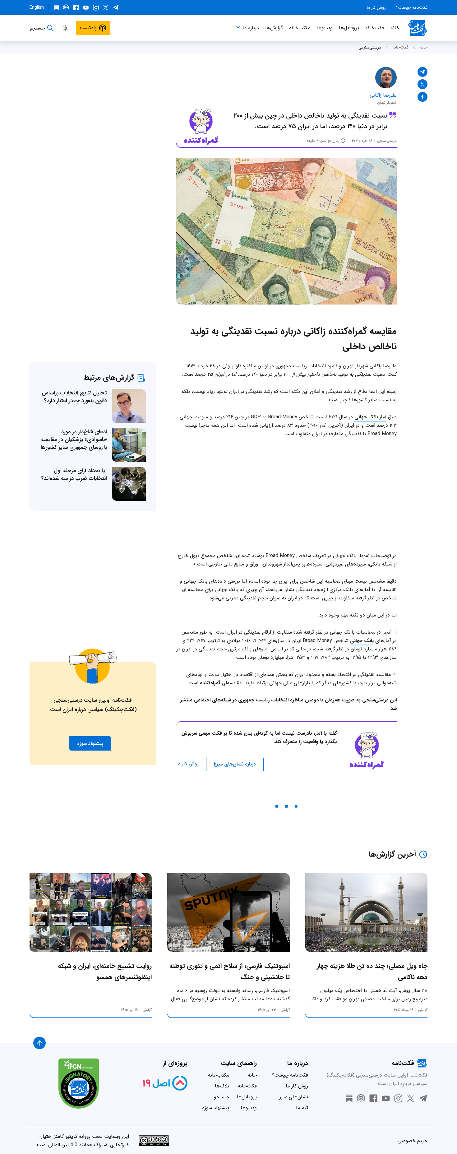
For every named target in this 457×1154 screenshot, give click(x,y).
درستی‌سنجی (369, 47)
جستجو (221, 1097)
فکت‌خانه (374, 28)
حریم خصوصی (412, 1141)
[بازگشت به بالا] (39, 1043)
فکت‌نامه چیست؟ (411, 7)
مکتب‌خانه (299, 28)
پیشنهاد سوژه (215, 1108)
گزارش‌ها (274, 28)
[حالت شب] (65, 28)
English (37, 7)
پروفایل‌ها (349, 28)
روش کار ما (376, 7)
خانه (394, 28)
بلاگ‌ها (222, 1086)
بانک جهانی (362, 640)
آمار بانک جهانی (370, 417)
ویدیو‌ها (324, 28)
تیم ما (302, 1108)
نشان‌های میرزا (293, 1097)
